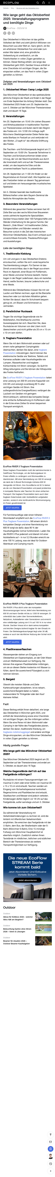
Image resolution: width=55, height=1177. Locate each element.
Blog (12, 8)
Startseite (6, 8)
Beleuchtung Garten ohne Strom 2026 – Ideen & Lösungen (17, 930)
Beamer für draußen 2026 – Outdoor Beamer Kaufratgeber (16, 942)
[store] (43, 2)
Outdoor (6, 913)
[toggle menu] (49, 2)
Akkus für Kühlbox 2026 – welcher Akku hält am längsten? (18, 918)
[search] (38, 2)
